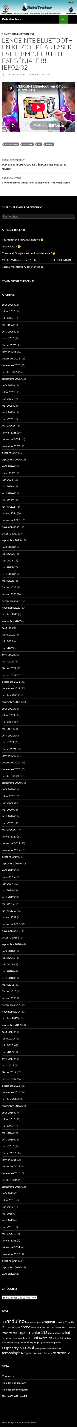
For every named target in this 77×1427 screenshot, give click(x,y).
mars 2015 (8, 1227)
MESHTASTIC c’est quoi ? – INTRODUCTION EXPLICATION (36, 259)
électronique (61, 1353)
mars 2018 (8, 984)
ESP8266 (44, 1327)
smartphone (40, 1348)
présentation (47, 1342)
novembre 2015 (11, 1173)
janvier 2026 (9, 351)
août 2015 (8, 1193)
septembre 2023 (11, 540)
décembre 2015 (11, 1166)
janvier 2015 (9, 1240)
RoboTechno (11, 19)
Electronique (25, 34)
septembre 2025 (11, 378)
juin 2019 (7, 883)
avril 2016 (8, 1139)
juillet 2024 (8, 472)
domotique (13, 1327)
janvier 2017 (9, 1078)
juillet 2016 (8, 1119)
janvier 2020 (9, 836)
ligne (4, 1338)
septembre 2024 (11, 459)
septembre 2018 (11, 944)
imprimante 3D (32, 1332)
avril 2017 (8, 1058)
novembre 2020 (11, 769)
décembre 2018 (11, 924)
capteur (49, 1321)
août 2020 (8, 789)
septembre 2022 (11, 621)
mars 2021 (8, 742)
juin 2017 (7, 1045)
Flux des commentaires (15, 1389)
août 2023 (8, 547)
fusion (63, 1327)
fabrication (55, 1327)
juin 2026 (7, 318)
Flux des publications (14, 1382)
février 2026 (9, 345)
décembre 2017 (11, 1004)
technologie (11, 1353)
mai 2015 (7, 1213)
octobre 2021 (10, 695)
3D (4, 1322)
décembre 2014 (11, 1247)
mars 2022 (8, 661)
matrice (17, 1338)
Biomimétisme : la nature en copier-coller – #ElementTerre (36, 180)
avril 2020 (8, 816)
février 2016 (9, 1153)
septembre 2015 (11, 1186)
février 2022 (9, 668)
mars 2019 (8, 903)
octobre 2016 (10, 1099)
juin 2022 (7, 641)
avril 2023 (8, 573)
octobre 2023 (10, 533)
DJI (4, 1327)
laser (49, 144)
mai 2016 (7, 1132)
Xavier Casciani (41, 74)
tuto (44, 1353)
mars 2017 (8, 1065)
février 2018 (9, 991)
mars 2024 (8, 499)
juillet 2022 (8, 634)
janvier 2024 (9, 513)
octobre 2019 (10, 856)
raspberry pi (12, 1348)
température (29, 1353)
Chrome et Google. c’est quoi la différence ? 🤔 (29, 253)
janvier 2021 (9, 755)
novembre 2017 (11, 1011)
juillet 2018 (8, 957)
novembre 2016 (11, 1092)
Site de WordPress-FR (14, 1396)
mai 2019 (7, 890)
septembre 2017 (11, 1025)
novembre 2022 (11, 607)
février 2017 (9, 1072)
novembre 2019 (11, 850)
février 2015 (9, 1233)
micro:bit (46, 1338)
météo (5, 1342)
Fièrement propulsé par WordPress (19, 1422)
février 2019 (9, 910)
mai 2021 (7, 728)
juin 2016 (7, 1126)
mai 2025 (7, 405)
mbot (33, 1337)
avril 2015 (8, 1220)
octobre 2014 (10, 1260)
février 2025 (9, 425)
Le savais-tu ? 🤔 (11, 246)
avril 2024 (8, 493)
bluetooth (11, 144)
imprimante (9, 1332)
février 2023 (9, 587)
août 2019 (8, 870)
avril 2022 (8, 654)
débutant (35, 1327)
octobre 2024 (10, 452)
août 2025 (8, 385)
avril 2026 (8, 331)
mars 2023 (8, 580)
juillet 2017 (8, 1038)
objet (10, 1342)
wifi (50, 1353)
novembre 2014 (11, 1253)
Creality (69, 1322)
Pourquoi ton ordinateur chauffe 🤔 (23, 239)
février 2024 (9, 506)
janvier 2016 (9, 1159)
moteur (68, 1338)
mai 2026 (7, 324)
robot (29, 1347)
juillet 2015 (8, 1200)
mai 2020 (7, 809)
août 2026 (8, 304)
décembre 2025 (11, 358)
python (57, 1342)
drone (25, 1327)
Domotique (9, 34)
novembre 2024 (11, 446)
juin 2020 (7, 802)
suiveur (57, 1348)
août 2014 (8, 1274)
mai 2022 (7, 648)
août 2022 (8, 627)
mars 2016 (8, 1146)
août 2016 (8, 1112)
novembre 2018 (11, 930)
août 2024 (8, 466)
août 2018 (8, 951)
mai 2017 (7, 1052)
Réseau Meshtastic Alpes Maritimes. (23, 266)
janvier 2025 (9, 432)
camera (39, 1322)
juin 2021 (7, 722)
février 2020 (9, 829)
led (67, 1332)
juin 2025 (7, 398)
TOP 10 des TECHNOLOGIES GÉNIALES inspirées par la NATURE (34, 165)
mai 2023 (7, 567)
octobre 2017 (10, 1018)
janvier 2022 (9, 674)
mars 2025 (8, 419)
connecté (60, 1322)
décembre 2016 (11, 1085)
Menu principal (72, 19)
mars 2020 (8, 823)
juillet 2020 (8, 796)
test (39, 1353)
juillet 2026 (8, 311)
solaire (50, 1348)
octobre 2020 (10, 775)
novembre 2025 (11, 365)
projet (36, 1342)
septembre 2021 (11, 701)
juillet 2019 (8, 876)
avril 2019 (8, 897)
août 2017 (8, 1031)
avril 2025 (8, 412)
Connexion (8, 1376)
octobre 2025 (10, 371)
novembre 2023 (11, 526)
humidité (71, 1327)
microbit (58, 1338)
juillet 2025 (8, 392)
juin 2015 (7, 1206)
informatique (54, 1332)
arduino (15, 1321)
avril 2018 (8, 977)
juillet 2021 (8, 715)
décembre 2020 (11, 762)
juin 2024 (7, 479)
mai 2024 (7, 486)
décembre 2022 (11, 600)
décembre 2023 (11, 520)
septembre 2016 (11, 1105)
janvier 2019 (9, 917)
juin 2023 (7, 560)
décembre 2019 (11, 843)
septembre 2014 (11, 1267)
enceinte (27, 144)
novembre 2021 (11, 688)
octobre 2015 (10, 1179)
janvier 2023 (9, 594)
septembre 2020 (11, 782)
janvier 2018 (9, 998)
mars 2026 (8, 338)
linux (10, 1338)
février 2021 (9, 749)
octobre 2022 (10, 614)
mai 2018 (7, 971)
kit (39, 144)
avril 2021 (8, 735)
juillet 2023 (8, 553)
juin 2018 (7, 964)
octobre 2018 (10, 937)
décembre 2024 (11, 439)
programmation (22, 1342)
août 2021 (8, 708)
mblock (25, 1338)
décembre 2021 (11, 681)
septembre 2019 (11, 863)
